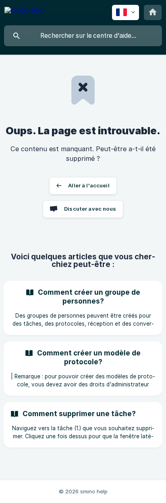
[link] (83, 308)
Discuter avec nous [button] (90, 208)
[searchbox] (83, 35)
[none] (24, 11)
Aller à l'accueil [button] (89, 185)
